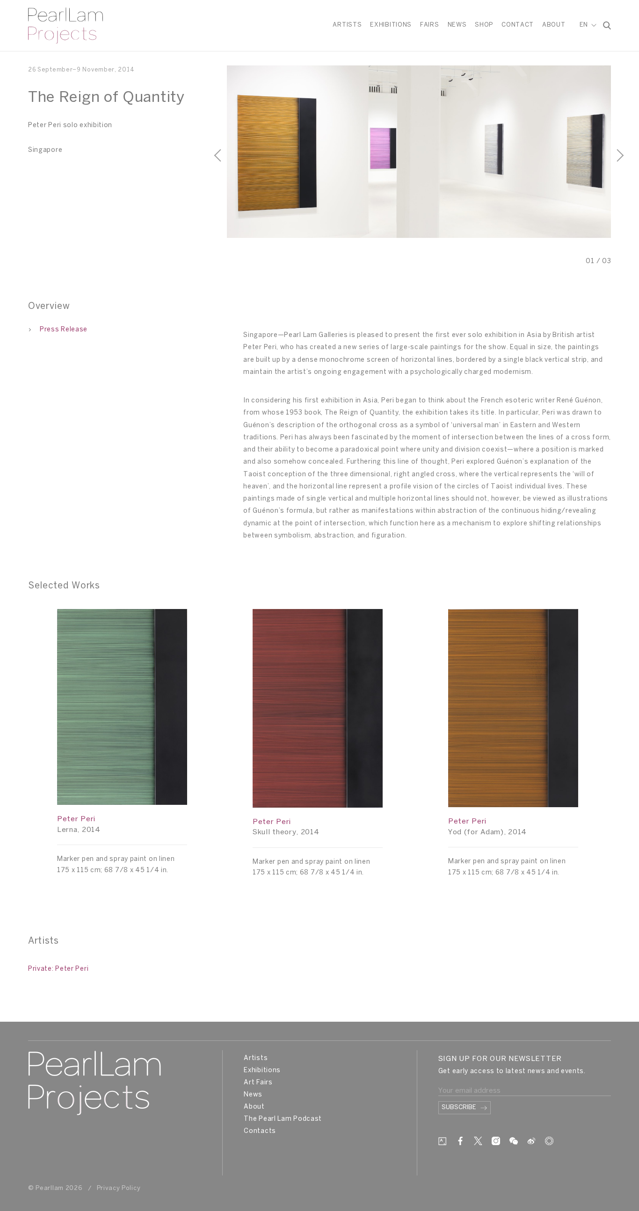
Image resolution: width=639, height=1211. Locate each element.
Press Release (63, 330)
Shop (484, 25)
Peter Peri (76, 819)
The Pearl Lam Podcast (283, 1119)
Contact (517, 25)
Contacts (260, 1131)
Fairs (429, 25)
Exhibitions (391, 25)
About (554, 25)
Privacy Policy (119, 1188)
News (457, 25)
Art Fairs (258, 1083)
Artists (347, 25)
